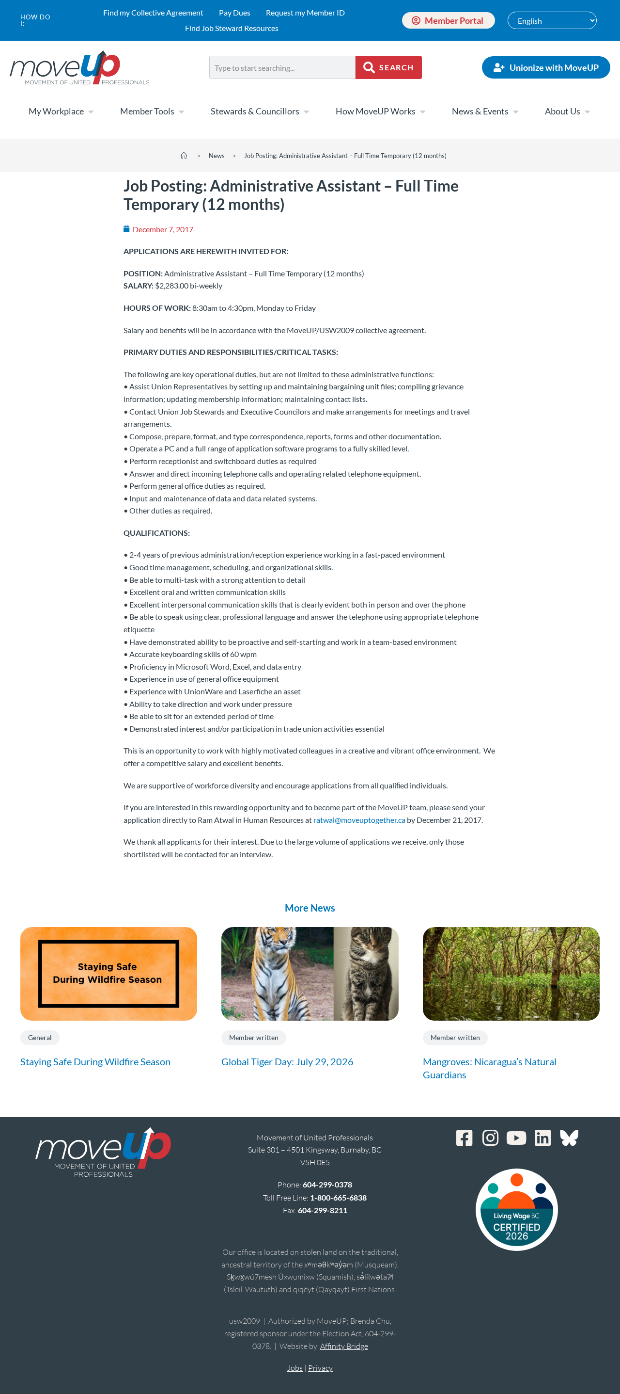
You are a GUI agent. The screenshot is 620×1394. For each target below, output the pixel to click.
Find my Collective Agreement (153, 12)
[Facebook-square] (464, 1138)
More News (310, 907)
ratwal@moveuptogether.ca (359, 819)
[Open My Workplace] (90, 111)
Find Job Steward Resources (232, 27)
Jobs (295, 1368)
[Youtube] (517, 1138)
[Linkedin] (543, 1138)
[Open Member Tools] (181, 111)
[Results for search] (282, 84)
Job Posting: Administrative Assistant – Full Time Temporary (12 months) (345, 156)
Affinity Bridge (344, 1346)
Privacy (320, 1368)
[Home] (183, 156)
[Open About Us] (587, 111)
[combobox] (282, 67)
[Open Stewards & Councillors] (306, 111)
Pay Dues (234, 12)
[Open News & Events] (515, 111)
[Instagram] (491, 1138)
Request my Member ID (305, 12)
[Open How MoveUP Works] (422, 111)
